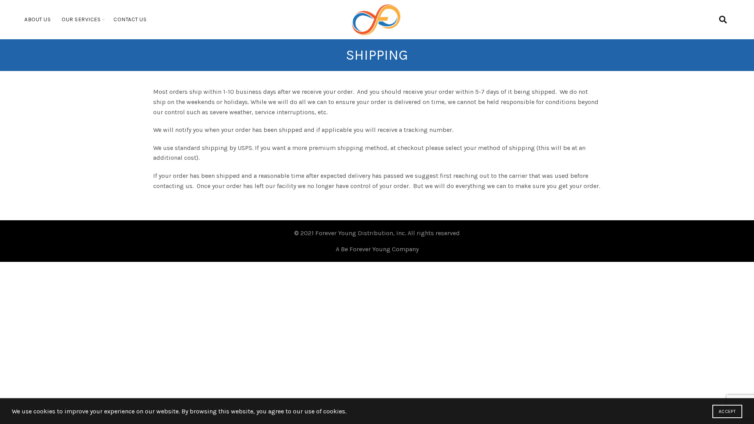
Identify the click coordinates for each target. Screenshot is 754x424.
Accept (727, 411)
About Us (37, 19)
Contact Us (129, 19)
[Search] (723, 20)
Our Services (81, 19)
